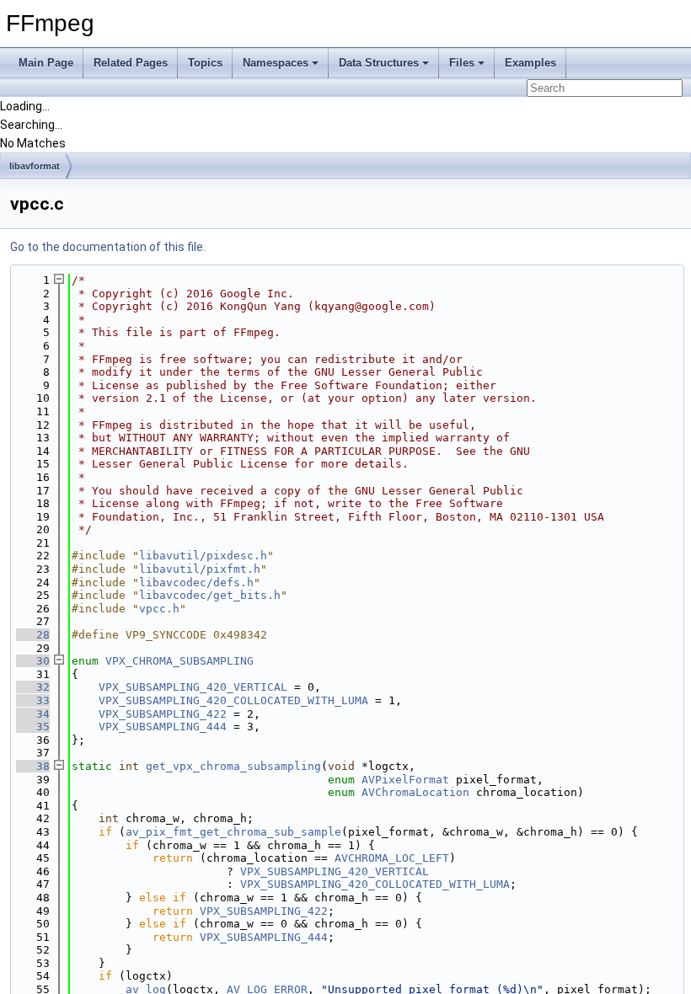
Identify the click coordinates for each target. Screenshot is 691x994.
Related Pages (131, 62)
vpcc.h (159, 608)
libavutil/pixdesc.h (203, 555)
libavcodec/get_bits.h (210, 595)
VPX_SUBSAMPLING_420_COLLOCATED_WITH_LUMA (233, 700)
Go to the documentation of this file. (108, 247)
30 (33, 661)
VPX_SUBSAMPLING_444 (163, 726)
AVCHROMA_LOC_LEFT (392, 858)
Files (461, 62)
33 (33, 700)
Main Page (46, 62)
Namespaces (275, 62)
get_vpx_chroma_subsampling (233, 766)
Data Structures (379, 62)
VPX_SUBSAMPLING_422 (163, 714)
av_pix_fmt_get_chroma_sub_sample (233, 832)
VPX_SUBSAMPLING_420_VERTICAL (193, 687)
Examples (530, 62)
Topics (205, 62)
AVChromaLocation (415, 792)
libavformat (34, 166)
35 (33, 726)
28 (33, 634)
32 (33, 687)
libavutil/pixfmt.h (199, 569)
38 (33, 766)
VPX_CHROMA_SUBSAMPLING (179, 661)
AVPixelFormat (405, 779)
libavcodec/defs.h (196, 582)
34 (33, 714)
